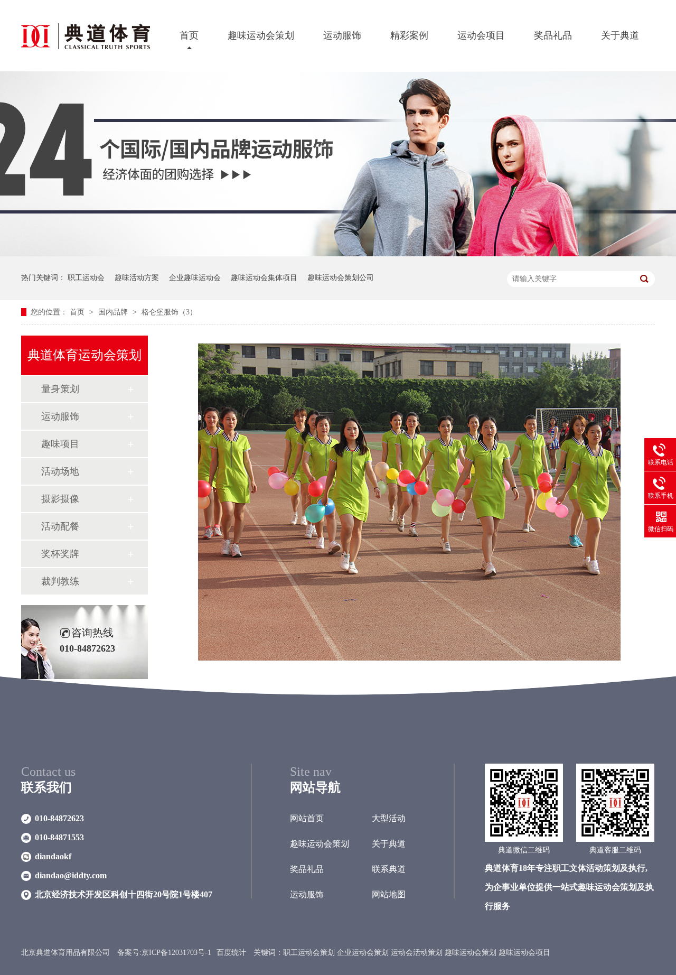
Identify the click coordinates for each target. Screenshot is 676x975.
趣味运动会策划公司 (340, 278)
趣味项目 (60, 444)
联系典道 (389, 869)
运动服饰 (342, 35)
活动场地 (60, 471)
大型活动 (389, 818)
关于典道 (620, 35)
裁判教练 (60, 581)
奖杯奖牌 (60, 554)
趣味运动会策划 (261, 35)
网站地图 (389, 894)
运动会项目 (481, 35)
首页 (189, 35)
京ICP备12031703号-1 (176, 953)
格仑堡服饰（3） (169, 312)
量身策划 (60, 389)
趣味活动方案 (137, 278)
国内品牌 (114, 312)
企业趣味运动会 (195, 278)
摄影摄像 (60, 499)
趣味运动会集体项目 (264, 278)
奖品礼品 (553, 35)
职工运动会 (86, 278)
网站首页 (307, 818)
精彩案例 (409, 35)
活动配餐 (60, 526)
